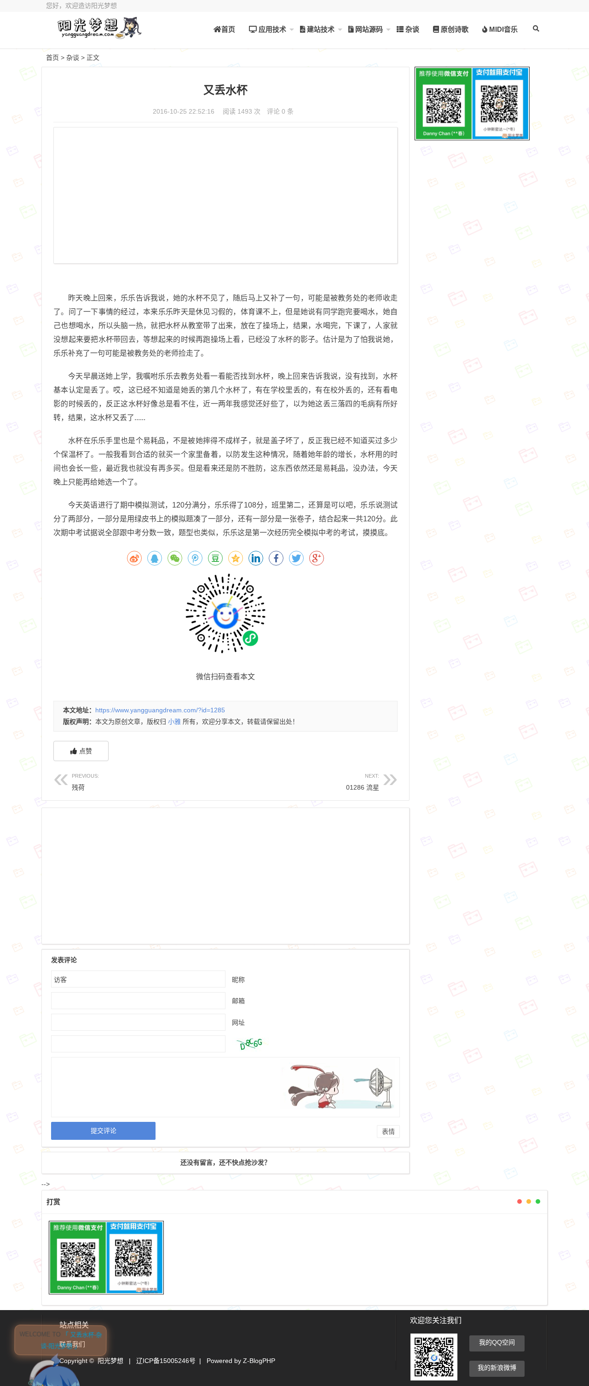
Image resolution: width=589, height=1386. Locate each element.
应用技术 (271, 29)
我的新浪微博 (497, 1367)
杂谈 (411, 29)
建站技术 (320, 29)
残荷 (85, 782)
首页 (228, 29)
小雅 (174, 721)
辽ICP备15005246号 (166, 1360)
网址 (238, 1022)
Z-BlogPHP (259, 1360)
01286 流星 (362, 782)
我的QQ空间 (497, 1342)
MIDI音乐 (502, 29)
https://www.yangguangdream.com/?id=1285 (160, 710)
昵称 (238, 979)
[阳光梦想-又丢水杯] (96, 35)
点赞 (85, 751)
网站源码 (368, 29)
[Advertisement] (225, 196)
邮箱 (238, 1001)
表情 (388, 1131)
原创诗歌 (453, 29)
